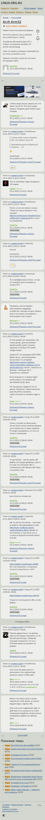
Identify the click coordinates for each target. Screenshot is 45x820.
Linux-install (16, 18)
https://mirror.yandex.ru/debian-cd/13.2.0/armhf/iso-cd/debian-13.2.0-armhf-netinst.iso (25, 365)
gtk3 (11, 723)
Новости (5, 8)
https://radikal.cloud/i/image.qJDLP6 (24, 596)
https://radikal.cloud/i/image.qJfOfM (24, 564)
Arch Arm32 (12, 22)
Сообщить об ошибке (9, 809)
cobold (12, 189)
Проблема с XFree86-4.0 (21, 786)
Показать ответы (26, 122)
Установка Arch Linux (20, 783)
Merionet (13, 321)
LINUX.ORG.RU (11, 3)
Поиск (35, 12)
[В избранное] (37, 31)
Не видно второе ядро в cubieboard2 (26, 771)
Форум (12, 12)
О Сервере (6, 805)
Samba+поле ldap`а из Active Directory (27, 749)
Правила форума (17, 805)
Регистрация (30, 8)
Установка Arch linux (19, 755)
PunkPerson (15, 116)
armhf (8, 26)
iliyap (12, 401)
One (11, 679)
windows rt (22, 26)
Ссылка (15, 74)
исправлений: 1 (31, 687)
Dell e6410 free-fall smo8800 (22, 745)
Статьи (4, 12)
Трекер (28, 12)
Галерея (14, 8)
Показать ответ (25, 162)
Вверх (40, 805)
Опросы (20, 12)
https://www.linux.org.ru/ (10, 811)
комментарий (17, 131)
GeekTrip (13, 66)
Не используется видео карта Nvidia (26, 759)
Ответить (7, 74)
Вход (40, 8)
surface (14, 26)
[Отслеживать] (37, 38)
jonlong (13, 650)
